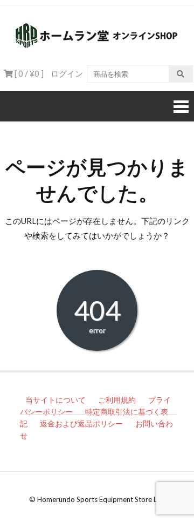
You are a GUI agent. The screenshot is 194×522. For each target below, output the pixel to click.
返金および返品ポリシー (81, 423)
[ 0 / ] (28, 73)
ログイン (67, 73)
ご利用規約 (117, 399)
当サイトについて (55, 399)
